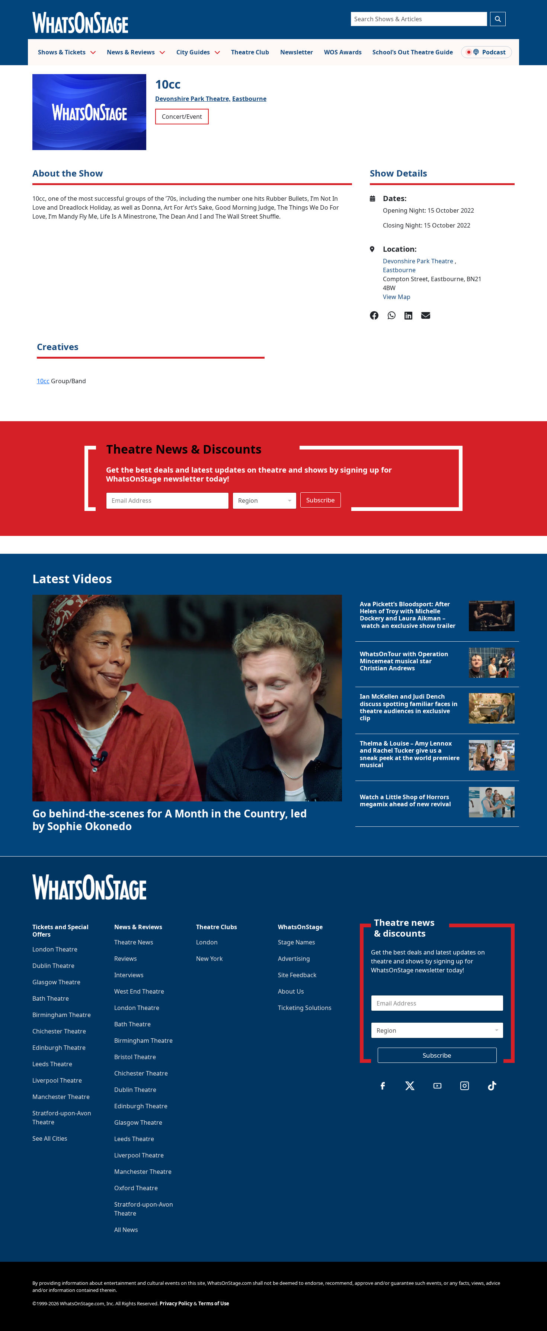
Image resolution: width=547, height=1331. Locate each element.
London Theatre (54, 949)
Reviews (125, 958)
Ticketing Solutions (305, 1008)
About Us (291, 991)
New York (209, 958)
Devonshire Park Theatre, (193, 99)
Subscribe (320, 500)
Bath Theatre (50, 998)
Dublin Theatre (53, 966)
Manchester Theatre (61, 1097)
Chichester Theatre (59, 1031)
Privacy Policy (176, 1303)
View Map (396, 297)
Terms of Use (213, 1303)
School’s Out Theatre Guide (412, 52)
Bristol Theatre (135, 1057)
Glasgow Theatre (56, 982)
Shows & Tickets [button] (62, 52)
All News (126, 1230)
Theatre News (133, 942)
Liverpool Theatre (57, 1080)
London (207, 942)
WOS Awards (343, 52)
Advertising (294, 958)
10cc (43, 381)
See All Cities (49, 1138)
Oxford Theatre (136, 1188)
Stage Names (296, 942)
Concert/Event (182, 116)
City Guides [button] (193, 52)
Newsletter (296, 52)
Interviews (129, 975)
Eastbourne (249, 99)
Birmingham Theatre (61, 1015)
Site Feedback (297, 975)
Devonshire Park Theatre (419, 261)
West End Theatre (139, 991)
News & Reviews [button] (131, 52)
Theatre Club (250, 52)
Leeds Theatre (52, 1064)
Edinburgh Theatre (59, 1047)
